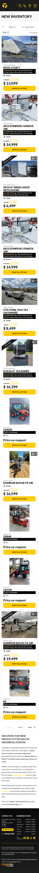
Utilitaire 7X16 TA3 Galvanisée (15, 311)
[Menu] (35, 6)
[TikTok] (31, 838)
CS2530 (7, 589)
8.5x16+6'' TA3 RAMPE (16, 371)
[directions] (30, 5)
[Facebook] (24, 838)
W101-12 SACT (11, 67)
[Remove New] (8, 32)
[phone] (25, 5)
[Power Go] (19, 865)
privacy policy (26, 852)
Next (30, 727)
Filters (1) (12, 27)
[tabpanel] (26, 827)
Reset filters (33, 32)
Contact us (5, 791)
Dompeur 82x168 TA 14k (18, 482)
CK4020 (7, 429)
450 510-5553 (9, 834)
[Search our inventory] (20, 5)
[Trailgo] (5, 5)
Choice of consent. (9, 854)
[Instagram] (28, 838)
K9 (4, 701)
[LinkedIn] (34, 838)
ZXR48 (7, 536)
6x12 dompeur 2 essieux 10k (18, 127)
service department (19, 775)
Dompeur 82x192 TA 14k (18, 643)
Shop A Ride (13, 861)
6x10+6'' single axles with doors (16, 189)
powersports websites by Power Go (27, 859)
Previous (10, 727)
